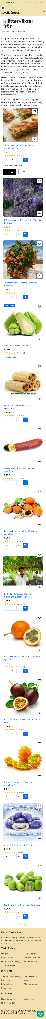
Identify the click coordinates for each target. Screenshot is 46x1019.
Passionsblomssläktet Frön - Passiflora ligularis (22, 658)
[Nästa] (42, 924)
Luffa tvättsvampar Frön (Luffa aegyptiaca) (18, 407)
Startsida (6, 32)
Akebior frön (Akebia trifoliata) (18, 845)
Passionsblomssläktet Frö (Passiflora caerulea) (21, 532)
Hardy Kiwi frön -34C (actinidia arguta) (22, 905)
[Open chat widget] (40, 1014)
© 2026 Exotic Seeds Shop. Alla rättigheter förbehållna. (18, 1011)
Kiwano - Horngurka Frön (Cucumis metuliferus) (20, 783)
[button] (3, 8)
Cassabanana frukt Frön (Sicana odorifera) (19, 469)
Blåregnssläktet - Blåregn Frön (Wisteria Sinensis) (22, 221)
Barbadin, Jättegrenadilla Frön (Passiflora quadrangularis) (18, 595)
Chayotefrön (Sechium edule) (17, 345)
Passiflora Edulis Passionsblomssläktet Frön (22, 721)
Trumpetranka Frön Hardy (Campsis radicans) (20, 284)
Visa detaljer (11, 357)
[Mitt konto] (35, 10)
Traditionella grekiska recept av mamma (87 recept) (18, 147)
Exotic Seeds (10, 12)
